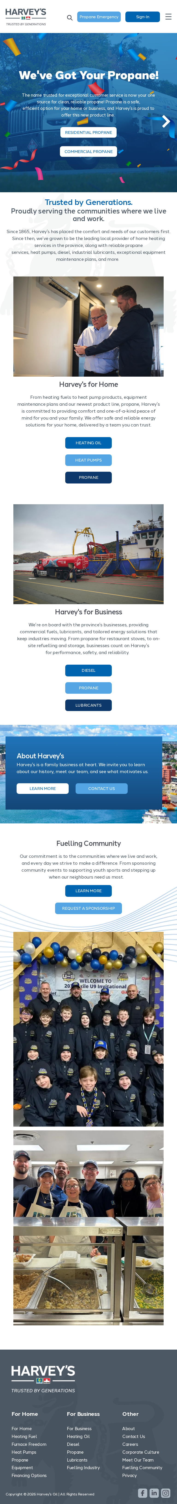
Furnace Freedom (29, 1444)
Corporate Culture (140, 1452)
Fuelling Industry (83, 1467)
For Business (79, 1428)
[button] (166, 121)
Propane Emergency (99, 16)
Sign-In (142, 16)
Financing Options (29, 1475)
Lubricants (88, 705)
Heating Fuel (24, 1436)
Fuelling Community (142, 1467)
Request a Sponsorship (88, 908)
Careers (130, 1444)
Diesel (88, 670)
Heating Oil (88, 442)
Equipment (22, 1467)
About (128, 1428)
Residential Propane (88, 132)
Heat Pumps (88, 460)
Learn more (43, 788)
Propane (88, 477)
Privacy (129, 1475)
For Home (22, 1428)
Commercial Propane (89, 151)
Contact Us (101, 788)
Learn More (88, 890)
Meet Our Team (138, 1460)
